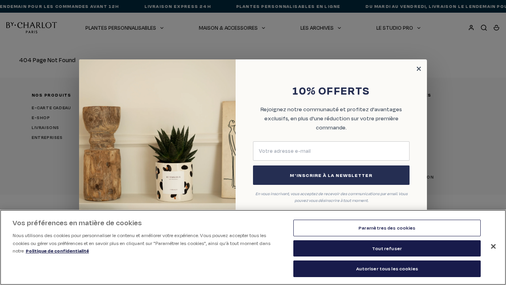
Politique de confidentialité (57, 250)
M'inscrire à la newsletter (331, 175)
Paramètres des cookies (387, 227)
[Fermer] (493, 246)
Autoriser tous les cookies (387, 268)
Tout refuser (387, 248)
